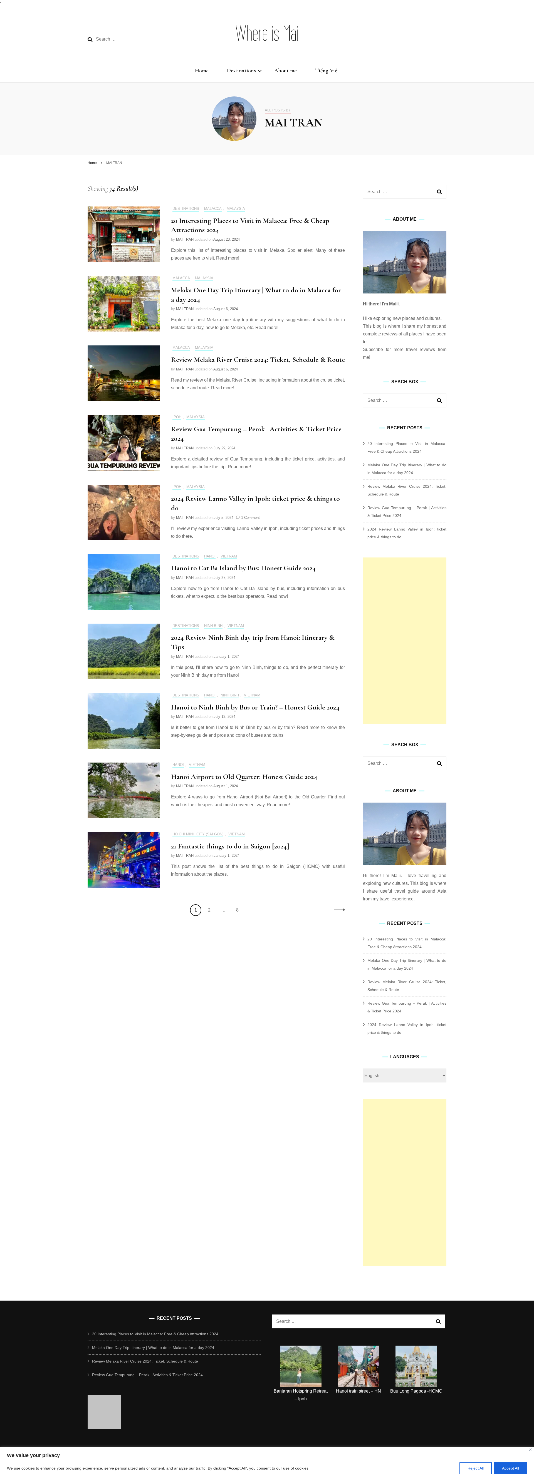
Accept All (510, 1468)
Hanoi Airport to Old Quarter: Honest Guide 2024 (244, 776)
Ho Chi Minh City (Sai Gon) (197, 834)
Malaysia (236, 208)
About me (285, 70)
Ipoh (176, 417)
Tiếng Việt (327, 70)
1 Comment (250, 518)
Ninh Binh (213, 626)
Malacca (213, 208)
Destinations (241, 70)
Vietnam (229, 556)
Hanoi (210, 556)
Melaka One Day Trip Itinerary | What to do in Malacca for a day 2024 (153, 1347)
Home (202, 70)
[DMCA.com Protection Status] (104, 1427)
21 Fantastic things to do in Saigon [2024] (230, 846)
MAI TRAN (185, 239)
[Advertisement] (404, 640)
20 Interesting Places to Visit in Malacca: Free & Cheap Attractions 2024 (155, 1334)
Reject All (476, 1468)
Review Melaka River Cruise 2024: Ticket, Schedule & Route (258, 359)
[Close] (530, 1449)
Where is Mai (267, 33)
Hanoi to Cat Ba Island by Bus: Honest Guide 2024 (243, 568)
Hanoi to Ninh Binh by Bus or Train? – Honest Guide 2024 (255, 707)
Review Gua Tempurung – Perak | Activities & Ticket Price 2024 (147, 1375)
